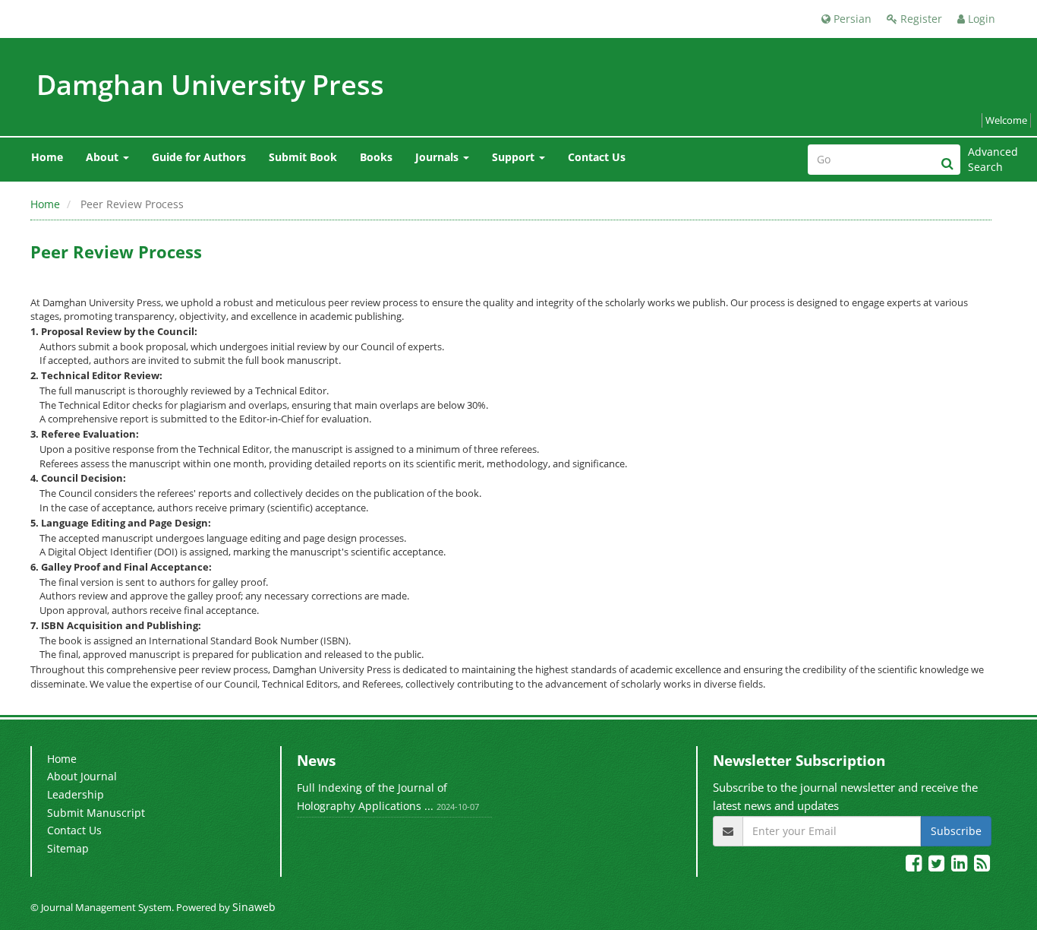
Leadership (75, 794)
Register (919, 18)
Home (47, 157)
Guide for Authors (199, 157)
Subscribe (956, 831)
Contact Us (597, 157)
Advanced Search (987, 159)
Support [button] (514, 157)
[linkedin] (961, 864)
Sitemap (68, 848)
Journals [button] (438, 157)
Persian (851, 18)
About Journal (82, 776)
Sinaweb (254, 907)
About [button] (103, 157)
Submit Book (303, 157)
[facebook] (915, 864)
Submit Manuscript (96, 812)
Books (376, 157)
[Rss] (981, 864)
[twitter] (938, 864)
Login (980, 18)
